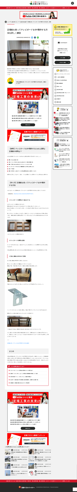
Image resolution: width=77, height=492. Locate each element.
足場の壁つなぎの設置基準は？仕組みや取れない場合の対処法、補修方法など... (64, 119)
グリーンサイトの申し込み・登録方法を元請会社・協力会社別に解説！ (64, 150)
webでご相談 (62, 57)
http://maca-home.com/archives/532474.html (23, 193)
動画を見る (28, 124)
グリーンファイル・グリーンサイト (63, 73)
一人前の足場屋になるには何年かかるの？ (19, 467)
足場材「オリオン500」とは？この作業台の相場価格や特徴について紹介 (24, 373)
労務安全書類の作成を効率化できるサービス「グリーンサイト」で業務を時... (64, 160)
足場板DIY (59, 98)
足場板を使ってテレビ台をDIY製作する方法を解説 (18, 343)
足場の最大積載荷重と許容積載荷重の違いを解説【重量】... (64, 124)
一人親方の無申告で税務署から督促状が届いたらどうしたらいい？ (64, 166)
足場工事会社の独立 (60, 95)
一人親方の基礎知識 (60, 77)
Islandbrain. (56, 487)
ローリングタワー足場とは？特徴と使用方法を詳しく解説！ (64, 155)
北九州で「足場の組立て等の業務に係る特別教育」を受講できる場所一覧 (24, 379)
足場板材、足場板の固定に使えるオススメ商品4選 (19, 382)
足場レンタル (59, 86)
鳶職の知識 (59, 102)
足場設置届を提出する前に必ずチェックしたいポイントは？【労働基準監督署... (64, 114)
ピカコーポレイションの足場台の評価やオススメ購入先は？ (21, 370)
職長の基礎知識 (60, 83)
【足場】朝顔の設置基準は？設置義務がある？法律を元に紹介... (64, 129)
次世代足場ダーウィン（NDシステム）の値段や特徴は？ (21, 376)
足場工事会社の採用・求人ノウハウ (63, 92)
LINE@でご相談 (62, 62)
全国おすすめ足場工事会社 (62, 80)
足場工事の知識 (60, 89)
